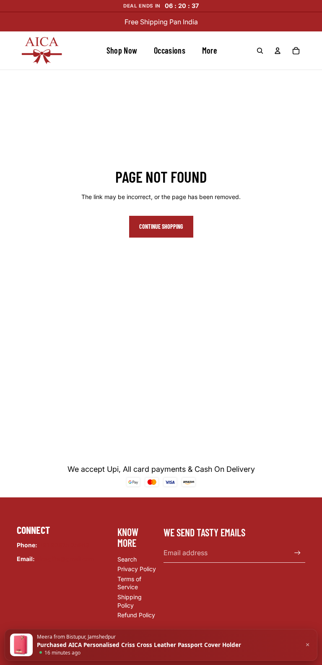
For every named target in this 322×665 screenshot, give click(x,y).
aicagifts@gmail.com (65, 558)
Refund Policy (136, 614)
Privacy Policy (136, 568)
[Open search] (260, 50)
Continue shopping (161, 226)
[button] (161, 645)
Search (127, 559)
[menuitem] (209, 50)
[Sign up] (297, 553)
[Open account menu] (277, 50)
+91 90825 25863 (64, 545)
